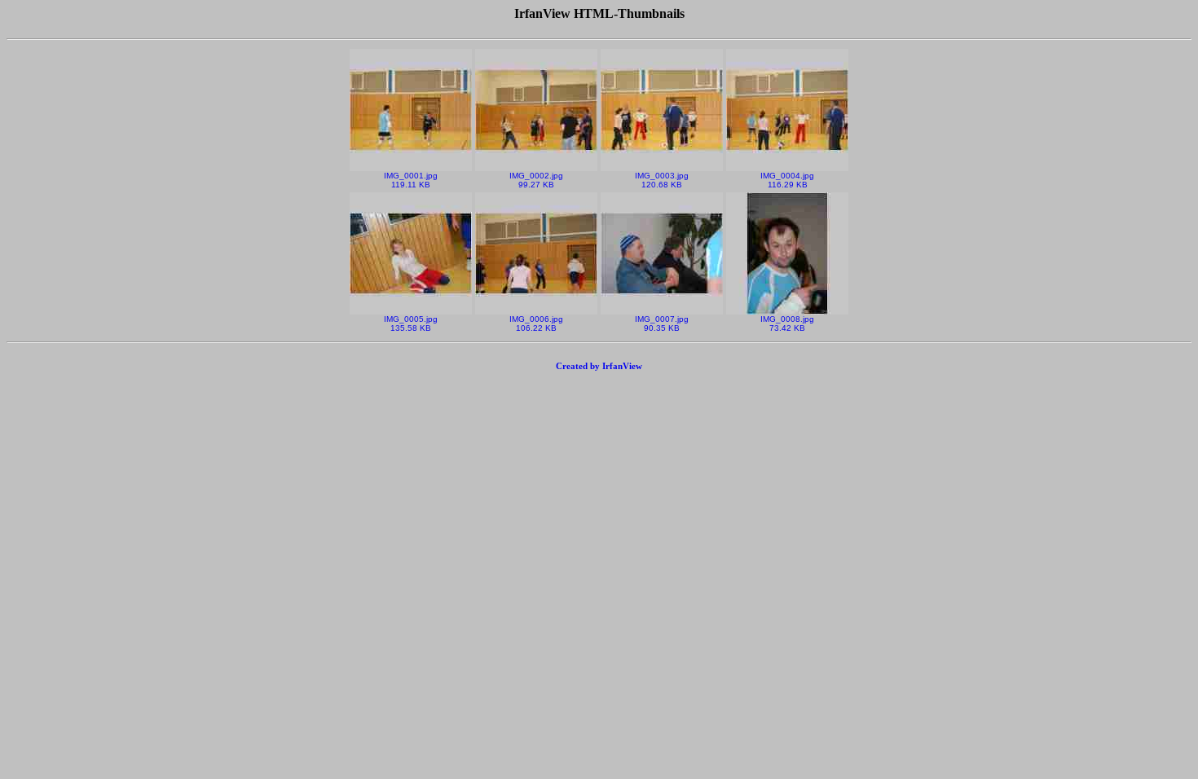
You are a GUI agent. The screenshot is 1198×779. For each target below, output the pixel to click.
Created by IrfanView (599, 366)
